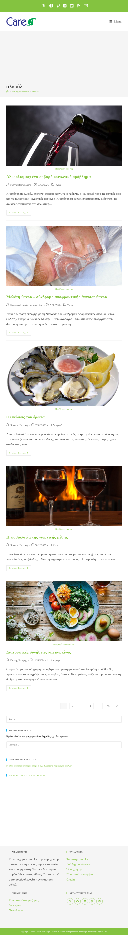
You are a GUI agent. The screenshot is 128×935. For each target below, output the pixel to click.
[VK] (99, 901)
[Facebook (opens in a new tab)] (51, 6)
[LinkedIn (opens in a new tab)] (71, 6)
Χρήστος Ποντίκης (19, 425)
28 (108, 706)
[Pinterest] (92, 901)
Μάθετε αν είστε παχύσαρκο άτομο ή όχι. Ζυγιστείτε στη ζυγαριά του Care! (39, 765)
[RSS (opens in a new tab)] (78, 6)
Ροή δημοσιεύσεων (78, 864)
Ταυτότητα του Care (78, 859)
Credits (70, 879)
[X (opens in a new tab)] (44, 6)
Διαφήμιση (15, 905)
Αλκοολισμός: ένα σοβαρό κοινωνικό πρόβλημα (48, 176)
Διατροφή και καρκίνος (63, 644)
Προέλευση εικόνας (64, 169)
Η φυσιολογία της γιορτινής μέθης (37, 537)
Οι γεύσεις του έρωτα (25, 417)
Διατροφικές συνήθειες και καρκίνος (38, 652)
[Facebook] (77, 901)
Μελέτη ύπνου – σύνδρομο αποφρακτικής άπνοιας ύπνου (56, 297)
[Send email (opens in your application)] (85, 6)
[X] (70, 901)
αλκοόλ (35, 91)
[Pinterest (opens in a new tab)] (58, 6)
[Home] (7, 91)
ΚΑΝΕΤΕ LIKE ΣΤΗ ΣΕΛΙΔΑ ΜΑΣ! (27, 775)
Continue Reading (20, 214)
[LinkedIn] (85, 901)
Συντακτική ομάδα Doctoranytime (26, 305)
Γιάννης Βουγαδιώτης (20, 185)
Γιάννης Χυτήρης (18, 660)
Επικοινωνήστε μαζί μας (24, 900)
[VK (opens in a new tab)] (64, 6)
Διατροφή (57, 425)
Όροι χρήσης (74, 869)
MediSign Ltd (48, 931)
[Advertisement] (64, 57)
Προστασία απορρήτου (80, 874)
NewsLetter (16, 910)
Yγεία (58, 185)
